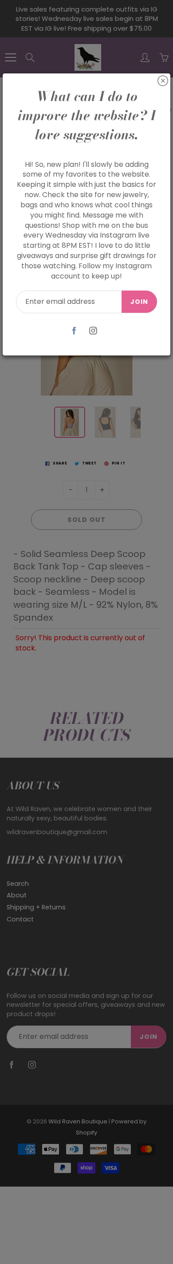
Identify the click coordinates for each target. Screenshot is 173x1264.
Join (139, 301)
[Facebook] (74, 331)
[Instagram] (93, 331)
